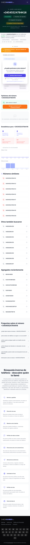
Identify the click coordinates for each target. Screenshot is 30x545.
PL (27, 532)
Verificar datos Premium (16, 75)
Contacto (15, 524)
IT (12, 532)
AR (2, 529)
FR (27, 529)
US (15, 537)
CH (15, 535)
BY (9, 529)
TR (18, 535)
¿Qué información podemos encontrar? (14, 81)
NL (23, 532)
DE (3, 532)
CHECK (7, 2)
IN (6, 532)
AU (6, 529)
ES (11, 535)
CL (20, 529)
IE (9, 532)
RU (4, 535)
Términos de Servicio (6, 524)
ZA (8, 535)
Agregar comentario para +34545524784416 (15, 106)
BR (13, 529)
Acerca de (9, 522)
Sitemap (3, 522)
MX (20, 532)
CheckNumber (10, 542)
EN (25, 535)
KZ (16, 532)
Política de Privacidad (18, 522)
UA (22, 535)
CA (17, 529)
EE (24, 529)
